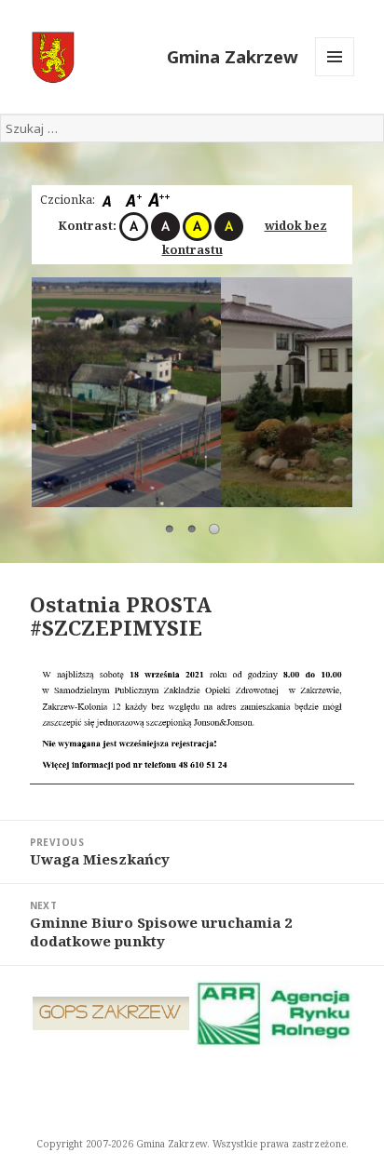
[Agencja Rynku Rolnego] (274, 1014)
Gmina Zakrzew (232, 56)
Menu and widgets (335, 75)
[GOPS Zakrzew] (111, 1013)
